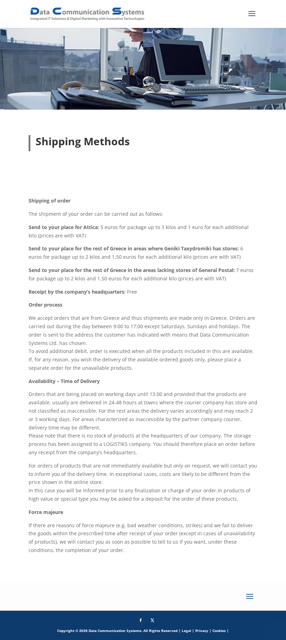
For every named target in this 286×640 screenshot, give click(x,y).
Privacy (201, 630)
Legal (186, 630)
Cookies (219, 630)
